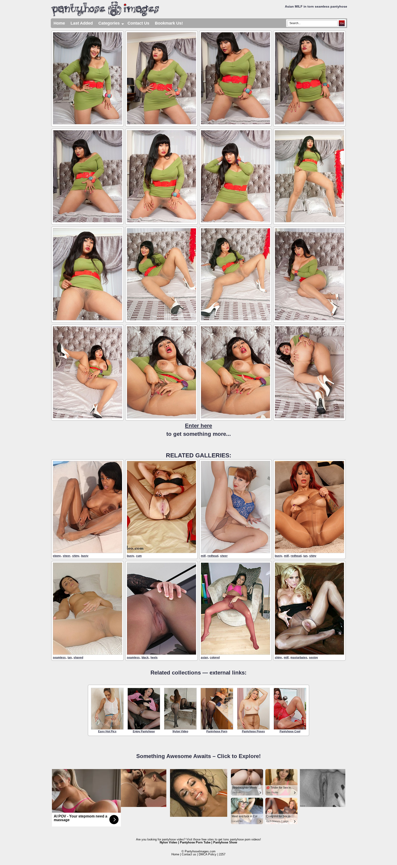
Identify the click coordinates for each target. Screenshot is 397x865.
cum (139, 555)
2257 (222, 854)
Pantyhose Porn (216, 731)
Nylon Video (180, 731)
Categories (111, 24)
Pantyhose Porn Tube (195, 842)
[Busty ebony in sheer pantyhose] (87, 552)
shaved (78, 657)
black (145, 657)
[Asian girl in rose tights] (235, 653)
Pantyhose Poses (253, 731)
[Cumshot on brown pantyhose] (161, 552)
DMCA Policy (207, 854)
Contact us (189, 854)
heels (154, 657)
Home (59, 23)
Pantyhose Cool (290, 731)
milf (203, 555)
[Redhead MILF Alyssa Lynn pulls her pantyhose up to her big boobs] (309, 552)
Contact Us (138, 23)
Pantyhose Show (225, 842)
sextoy (313, 657)
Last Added (82, 23)
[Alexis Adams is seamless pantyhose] (161, 653)
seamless (59, 657)
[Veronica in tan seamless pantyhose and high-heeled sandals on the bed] (87, 653)
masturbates (298, 657)
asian (204, 657)
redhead (212, 555)
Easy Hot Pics (107, 731)
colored (215, 657)
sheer (66, 555)
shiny (75, 555)
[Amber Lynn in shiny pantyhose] (309, 653)
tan (305, 555)
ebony (57, 555)
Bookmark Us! (169, 23)
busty (84, 555)
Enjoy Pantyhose (144, 731)
